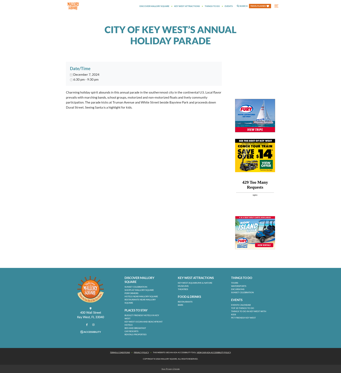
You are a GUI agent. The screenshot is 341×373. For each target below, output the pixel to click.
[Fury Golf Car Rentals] (255, 232)
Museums (183, 285)
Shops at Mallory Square (139, 289)
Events (229, 6)
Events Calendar (241, 304)
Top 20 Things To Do (242, 308)
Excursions (237, 289)
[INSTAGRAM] (93, 324)
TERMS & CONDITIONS (120, 352)
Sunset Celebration (136, 286)
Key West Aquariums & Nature (195, 282)
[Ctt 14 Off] (255, 155)
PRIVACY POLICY (141, 352)
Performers (131, 293)
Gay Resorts (131, 331)
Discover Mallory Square (154, 6)
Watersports (238, 285)
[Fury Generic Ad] (255, 115)
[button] (260, 6)
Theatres (183, 289)
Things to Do (212, 6)
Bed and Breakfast (135, 328)
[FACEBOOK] (87, 324)
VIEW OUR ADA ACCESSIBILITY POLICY (214, 352)
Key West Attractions (187, 6)
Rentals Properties (136, 334)
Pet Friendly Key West (243, 317)
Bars (180, 304)
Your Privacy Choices (170, 369)
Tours (234, 282)
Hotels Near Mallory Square (141, 296)
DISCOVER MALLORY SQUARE (139, 280)
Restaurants (185, 301)
